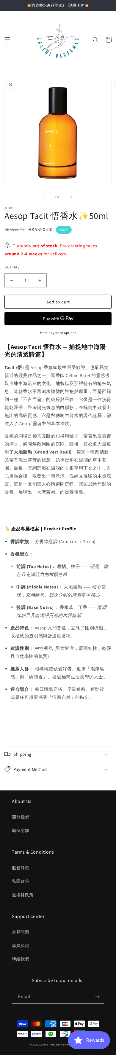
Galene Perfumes (50, 1044)
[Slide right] (71, 196)
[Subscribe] (97, 997)
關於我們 (20, 817)
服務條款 (20, 868)
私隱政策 (20, 881)
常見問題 (20, 932)
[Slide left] (44, 196)
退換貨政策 (23, 895)
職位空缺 (20, 830)
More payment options (58, 332)
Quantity (11, 267)
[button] (7, 39)
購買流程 (20, 945)
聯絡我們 (20, 959)
